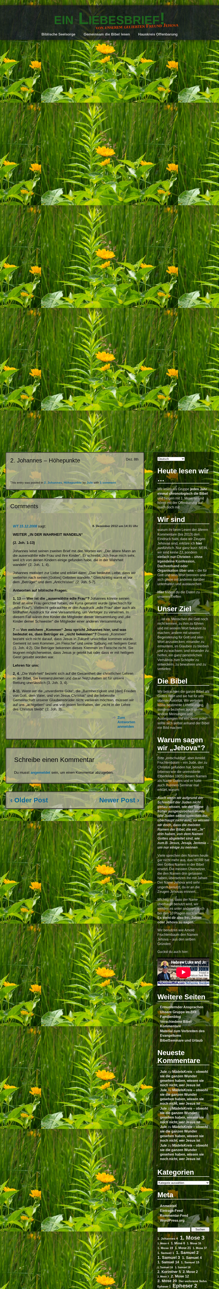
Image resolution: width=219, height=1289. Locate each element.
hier (199, 543)
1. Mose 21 (183, 1248)
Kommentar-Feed (174, 1215)
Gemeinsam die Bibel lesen (107, 34)
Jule (163, 1071)
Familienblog (170, 1017)
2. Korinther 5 (169, 1272)
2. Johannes (53, 482)
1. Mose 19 (165, 1248)
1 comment (108, 482)
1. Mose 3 (192, 1238)
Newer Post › (119, 800)
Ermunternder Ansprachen (181, 1007)
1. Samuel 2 (187, 1252)
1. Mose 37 (200, 1248)
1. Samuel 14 (168, 1262)
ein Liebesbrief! (109, 18)
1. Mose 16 (194, 1243)
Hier (160, 592)
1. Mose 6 (178, 1243)
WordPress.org (172, 1220)
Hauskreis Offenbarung (158, 34)
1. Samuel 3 (168, 1257)
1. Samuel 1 (165, 1253)
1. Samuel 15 (190, 1262)
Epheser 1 (164, 1286)
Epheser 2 (185, 1285)
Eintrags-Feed (171, 1210)
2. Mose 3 (163, 1276)
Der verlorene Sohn (193, 1281)
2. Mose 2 (190, 1272)
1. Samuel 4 (192, 1258)
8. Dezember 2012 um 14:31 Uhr (115, 526)
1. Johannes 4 (167, 1238)
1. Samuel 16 (165, 1267)
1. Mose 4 (163, 1243)
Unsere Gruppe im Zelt (178, 1012)
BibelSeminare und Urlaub (181, 1040)
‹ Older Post (29, 800)
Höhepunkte (73, 482)
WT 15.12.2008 (25, 526)
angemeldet (40, 773)
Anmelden (168, 1206)
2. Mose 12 (180, 1276)
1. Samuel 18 (183, 1267)
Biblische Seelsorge (58, 34)
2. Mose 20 (167, 1281)
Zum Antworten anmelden (126, 722)
